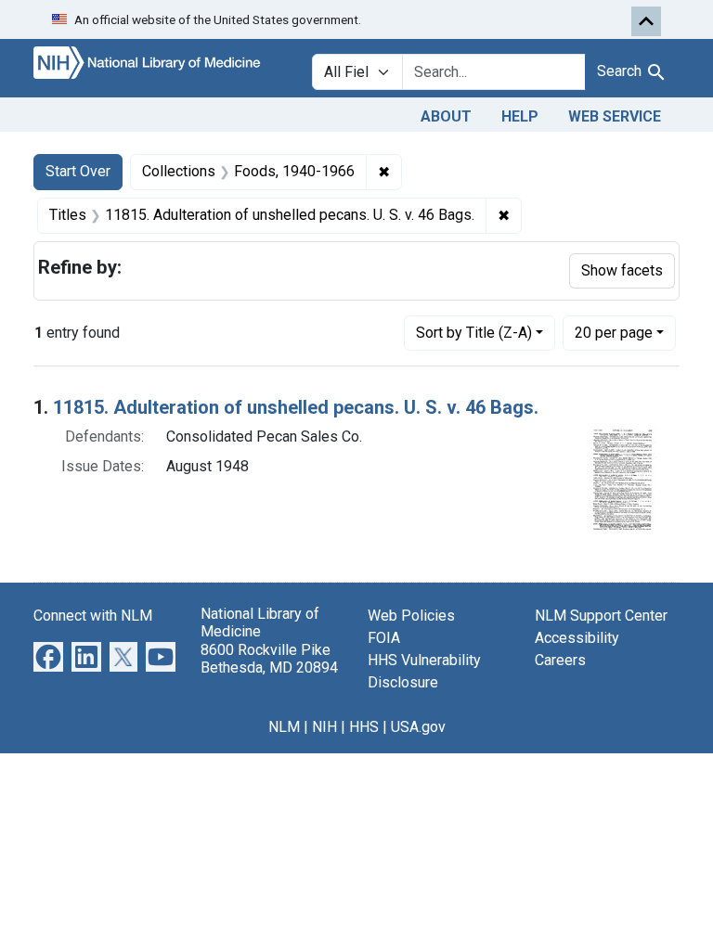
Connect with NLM (92, 615)
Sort (474, 332)
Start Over (77, 171)
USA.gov (418, 727)
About (446, 116)
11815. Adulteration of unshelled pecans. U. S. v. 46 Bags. (295, 407)
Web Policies (411, 615)
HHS (364, 727)
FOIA (384, 638)
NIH (324, 727)
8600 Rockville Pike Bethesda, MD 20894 (269, 658)
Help (519, 116)
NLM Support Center (601, 615)
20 (614, 332)
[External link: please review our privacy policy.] (48, 656)
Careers (560, 660)
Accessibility (577, 638)
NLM (284, 727)
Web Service (614, 116)
